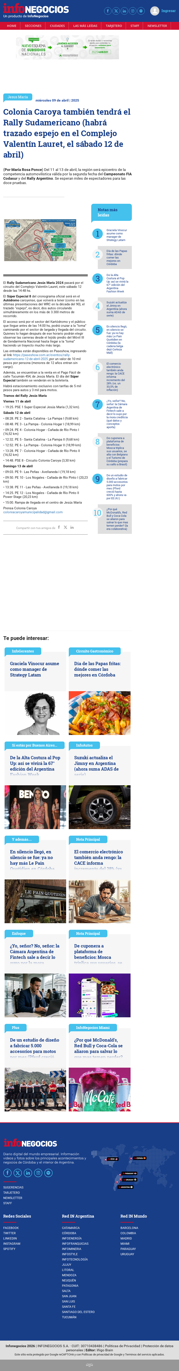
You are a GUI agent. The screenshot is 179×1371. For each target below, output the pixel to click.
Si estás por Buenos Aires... (34, 745)
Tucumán (69, 1317)
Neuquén (69, 1280)
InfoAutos (84, 745)
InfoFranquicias (75, 1243)
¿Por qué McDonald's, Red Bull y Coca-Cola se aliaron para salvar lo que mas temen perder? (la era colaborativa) (117, 519)
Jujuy (66, 1264)
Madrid (126, 1238)
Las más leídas (85, 26)
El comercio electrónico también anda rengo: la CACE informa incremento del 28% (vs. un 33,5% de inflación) (116, 377)
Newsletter (157, 26)
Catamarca (71, 1228)
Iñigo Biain (105, 1350)
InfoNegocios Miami (93, 1027)
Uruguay (127, 1254)
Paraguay (128, 1249)
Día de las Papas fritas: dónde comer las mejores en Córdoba (117, 257)
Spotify (9, 1249)
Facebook (11, 1228)
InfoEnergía (72, 1238)
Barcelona (129, 1228)
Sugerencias (13, 1187)
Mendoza (69, 1275)
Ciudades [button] (57, 26)
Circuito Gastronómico (94, 651)
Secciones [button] (33, 26)
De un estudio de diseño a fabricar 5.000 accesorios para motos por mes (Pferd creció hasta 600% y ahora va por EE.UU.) (117, 487)
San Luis (68, 1301)
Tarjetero (114, 26)
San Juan (69, 1296)
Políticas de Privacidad (122, 1346)
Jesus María (18, 97)
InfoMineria (71, 1249)
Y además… (22, 839)
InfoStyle (70, 1254)
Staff (135, 26)
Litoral (68, 1270)
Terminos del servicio (138, 1354)
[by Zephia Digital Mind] (89, 1366)
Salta (66, 1291)
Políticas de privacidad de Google (102, 1354)
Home (11, 26)
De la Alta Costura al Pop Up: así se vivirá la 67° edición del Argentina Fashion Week (117, 283)
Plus (15, 1027)
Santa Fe (69, 1306)
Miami (124, 1243)
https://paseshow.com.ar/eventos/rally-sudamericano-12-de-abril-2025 (36, 357)
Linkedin (10, 1238)
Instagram (11, 1243)
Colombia (128, 1233)
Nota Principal (88, 839)
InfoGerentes (23, 651)
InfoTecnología (75, 1259)
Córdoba (69, 1233)
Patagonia (70, 1285)
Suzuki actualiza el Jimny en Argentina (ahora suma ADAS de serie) (117, 309)
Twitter (9, 1233)
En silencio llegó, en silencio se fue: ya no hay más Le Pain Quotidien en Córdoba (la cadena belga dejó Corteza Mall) (117, 339)
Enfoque (19, 933)
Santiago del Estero (78, 1312)
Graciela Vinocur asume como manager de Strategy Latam (117, 235)
